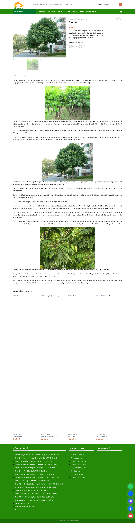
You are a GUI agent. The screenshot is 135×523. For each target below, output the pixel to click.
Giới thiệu (51, 11)
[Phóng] (15, 55)
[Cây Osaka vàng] (26, 364)
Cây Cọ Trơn (71, 436)
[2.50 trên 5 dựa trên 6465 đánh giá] (86, 27)
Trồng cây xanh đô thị (78, 477)
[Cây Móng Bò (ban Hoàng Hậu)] (54, 364)
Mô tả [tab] (15, 76)
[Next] (62, 38)
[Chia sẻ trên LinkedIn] (83, 46)
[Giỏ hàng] (121, 11)
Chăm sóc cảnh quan (78, 455)
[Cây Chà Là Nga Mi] (109, 364)
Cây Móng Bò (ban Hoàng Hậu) (49, 436)
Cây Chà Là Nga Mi (101, 436)
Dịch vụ (59, 11)
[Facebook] (130, 508)
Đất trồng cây (91, 11)
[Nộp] (120, 4)
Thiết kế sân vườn (77, 474)
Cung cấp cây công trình (79, 468)
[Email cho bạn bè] (77, 46)
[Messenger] (130, 501)
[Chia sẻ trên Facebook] (70, 46)
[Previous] (16, 38)
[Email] (130, 515)
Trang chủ (42, 11)
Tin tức (74, 11)
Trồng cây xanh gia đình (79, 461)
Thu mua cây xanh (77, 458)
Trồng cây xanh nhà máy (79, 464)
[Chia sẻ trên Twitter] (73, 46)
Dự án (68, 11)
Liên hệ (81, 11)
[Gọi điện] (130, 486)
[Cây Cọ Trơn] (81, 364)
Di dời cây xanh (76, 471)
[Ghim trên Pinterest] (80, 46)
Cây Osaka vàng (17, 436)
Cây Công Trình (83, 19)
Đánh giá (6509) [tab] (23, 76)
